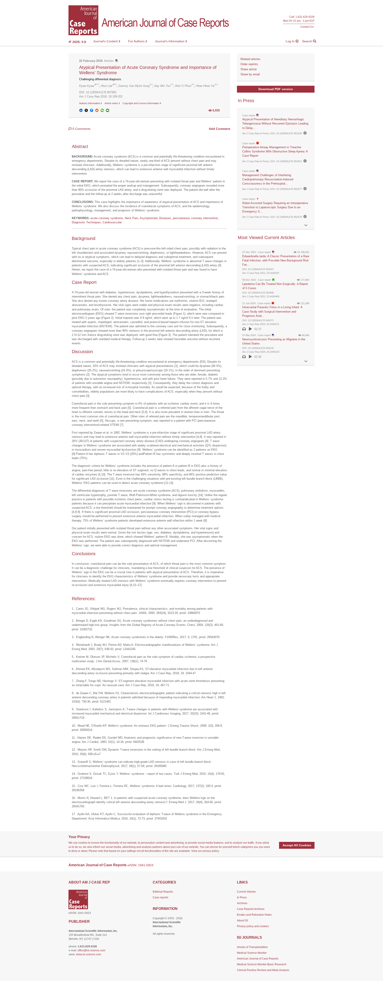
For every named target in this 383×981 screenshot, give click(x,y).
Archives (242, 903)
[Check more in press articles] (305, 225)
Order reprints (249, 64)
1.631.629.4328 (305, 17)
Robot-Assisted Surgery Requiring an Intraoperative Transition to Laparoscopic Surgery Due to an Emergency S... (275, 207)
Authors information (90, 103)
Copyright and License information (141, 103)
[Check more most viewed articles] (305, 361)
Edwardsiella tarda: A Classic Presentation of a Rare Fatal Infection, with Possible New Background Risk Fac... (275, 260)
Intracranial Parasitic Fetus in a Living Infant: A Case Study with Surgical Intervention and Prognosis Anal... (272, 311)
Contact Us (307, 26)
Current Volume (246, 891)
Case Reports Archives (250, 909)
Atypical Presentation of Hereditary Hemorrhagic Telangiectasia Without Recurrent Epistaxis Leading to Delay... (275, 123)
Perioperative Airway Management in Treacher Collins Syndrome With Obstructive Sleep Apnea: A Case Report (275, 151)
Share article (248, 69)
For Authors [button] (136, 41)
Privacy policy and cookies (253, 926)
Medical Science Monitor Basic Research (261, 964)
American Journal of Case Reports (257, 958)
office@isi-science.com (91, 950)
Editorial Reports (163, 891)
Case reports (160, 897)
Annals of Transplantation (252, 947)
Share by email (250, 74)
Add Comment (219, 128)
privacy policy (211, 851)
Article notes (112, 103)
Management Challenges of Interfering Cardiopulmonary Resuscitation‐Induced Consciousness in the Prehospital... (267, 179)
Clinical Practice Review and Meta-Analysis (263, 970)
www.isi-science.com (88, 954)
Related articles (250, 59)
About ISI (242, 920)
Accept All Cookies (297, 845)
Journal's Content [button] (106, 41)
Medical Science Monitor (252, 952)
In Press (242, 897)
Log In (290, 41)
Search (307, 41)
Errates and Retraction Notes (254, 914)
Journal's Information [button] (170, 41)
